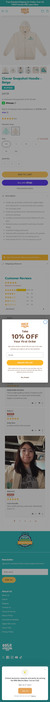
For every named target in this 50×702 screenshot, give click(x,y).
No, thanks (25, 377)
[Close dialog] (45, 322)
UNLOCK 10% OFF (25, 362)
